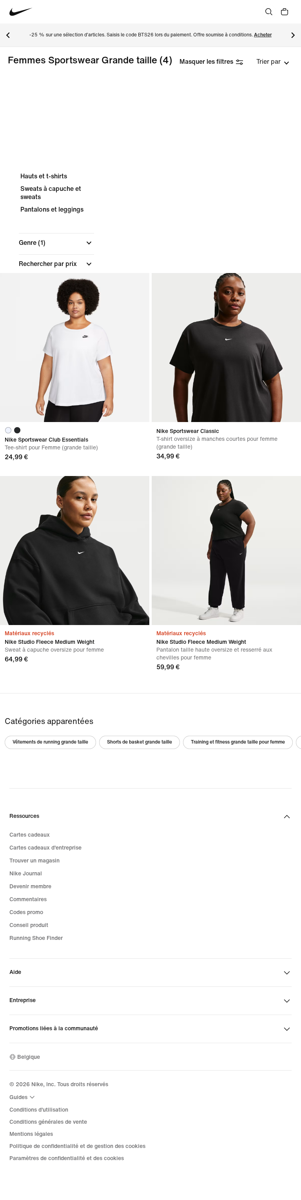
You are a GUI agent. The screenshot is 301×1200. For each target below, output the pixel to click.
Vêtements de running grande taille (50, 742)
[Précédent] (8, 35)
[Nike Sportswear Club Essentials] (74, 347)
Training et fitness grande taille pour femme (238, 742)
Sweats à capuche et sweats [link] (50, 193)
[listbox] (273, 61)
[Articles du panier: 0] (284, 12)
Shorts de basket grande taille (139, 742)
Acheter (263, 35)
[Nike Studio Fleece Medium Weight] (74, 550)
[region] (150, 269)
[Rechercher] (269, 12)
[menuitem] (23, 1097)
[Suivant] (293, 35)
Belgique (28, 1057)
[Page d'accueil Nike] (21, 11)
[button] (56, 243)
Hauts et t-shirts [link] (43, 176)
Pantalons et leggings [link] (51, 209)
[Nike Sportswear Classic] (226, 347)
